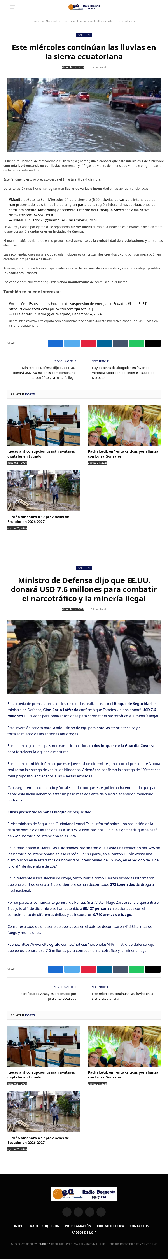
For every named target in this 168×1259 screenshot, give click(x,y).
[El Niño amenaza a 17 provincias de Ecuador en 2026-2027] (43, 490)
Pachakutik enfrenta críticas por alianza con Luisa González (123, 454)
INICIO (19, 1226)
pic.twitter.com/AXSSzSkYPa (31, 214)
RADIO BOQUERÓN (45, 1226)
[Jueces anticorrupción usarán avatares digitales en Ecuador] (43, 425)
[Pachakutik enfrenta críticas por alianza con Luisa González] (124, 425)
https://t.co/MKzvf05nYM (29, 309)
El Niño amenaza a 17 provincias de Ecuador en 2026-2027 (38, 519)
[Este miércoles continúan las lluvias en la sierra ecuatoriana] (84, 115)
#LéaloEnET (137, 303)
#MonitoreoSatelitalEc (26, 199)
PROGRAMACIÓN (78, 1226)
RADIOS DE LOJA (84, 1232)
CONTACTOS (139, 1226)
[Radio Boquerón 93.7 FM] (84, 7)
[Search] (156, 7)
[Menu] (12, 7)
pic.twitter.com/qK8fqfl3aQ (71, 309)
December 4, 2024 (82, 220)
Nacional (84, 35)
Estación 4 (44, 1244)
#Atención (17, 303)
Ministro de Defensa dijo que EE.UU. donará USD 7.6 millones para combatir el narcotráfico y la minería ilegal (44, 372)
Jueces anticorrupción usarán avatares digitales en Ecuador (41, 454)
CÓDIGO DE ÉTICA (110, 1226)
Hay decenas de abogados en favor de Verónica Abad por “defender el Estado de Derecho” (123, 372)
